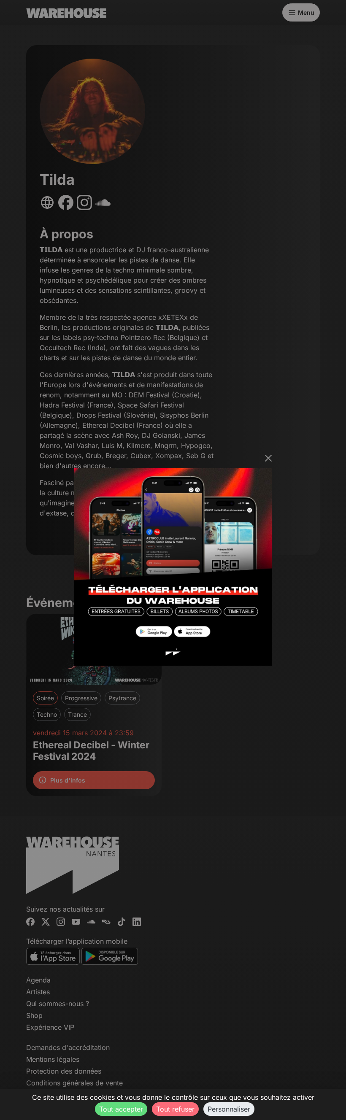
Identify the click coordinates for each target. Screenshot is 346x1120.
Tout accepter (121, 1109)
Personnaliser (229, 1109)
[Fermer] (268, 458)
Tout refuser (175, 1109)
